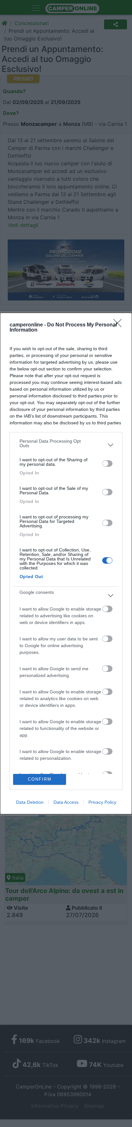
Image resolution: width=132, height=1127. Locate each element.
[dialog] (66, 563)
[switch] (107, 463)
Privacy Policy (102, 802)
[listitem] (66, 445)
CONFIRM (40, 779)
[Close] (119, 325)
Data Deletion (30, 802)
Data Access (66, 802)
